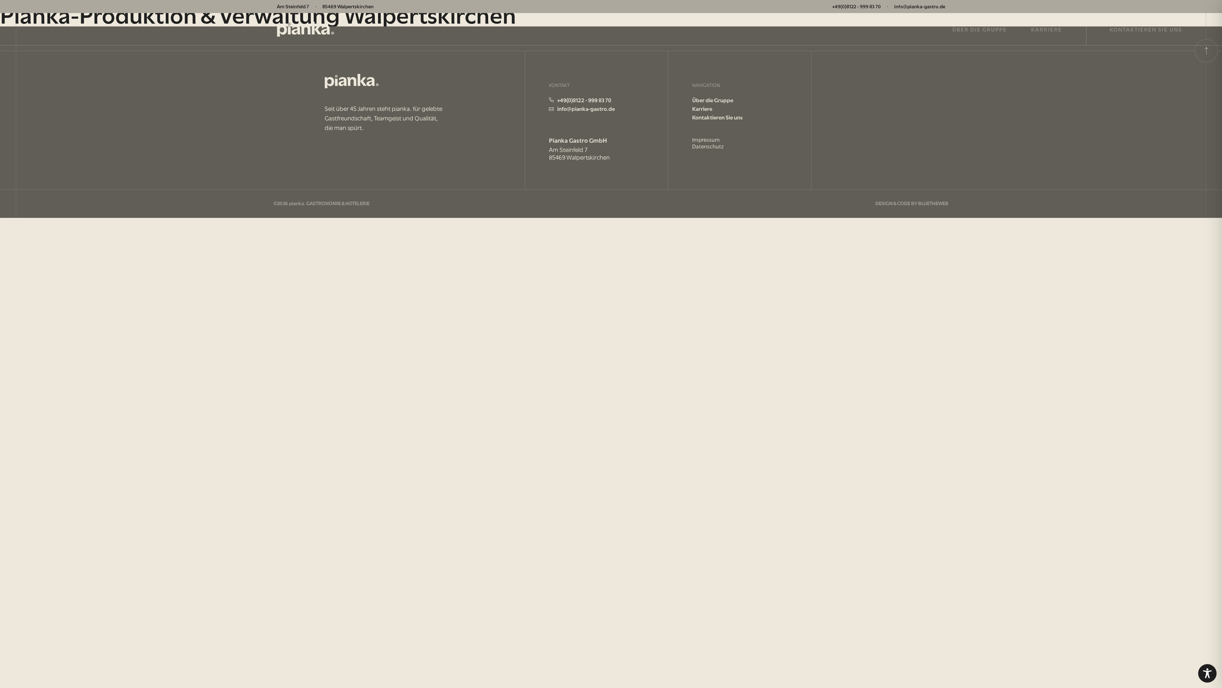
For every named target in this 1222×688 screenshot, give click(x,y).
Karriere (1046, 29)
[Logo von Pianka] (305, 29)
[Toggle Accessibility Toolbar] (1207, 673)
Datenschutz (708, 146)
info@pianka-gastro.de (919, 6)
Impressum (706, 139)
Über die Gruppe (979, 29)
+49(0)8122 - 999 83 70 (856, 6)
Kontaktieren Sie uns (1146, 29)
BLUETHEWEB (933, 202)
